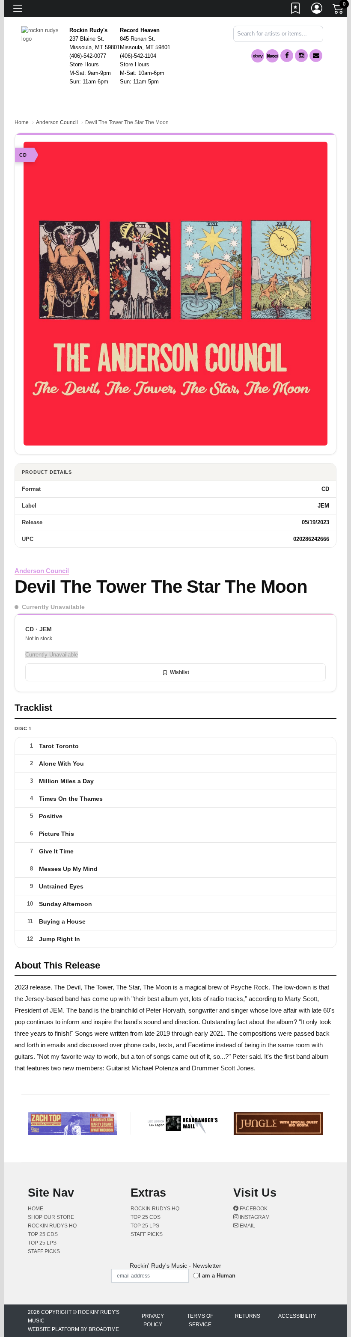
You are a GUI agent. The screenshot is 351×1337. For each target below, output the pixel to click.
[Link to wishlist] (296, 9)
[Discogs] (272, 55)
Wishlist (179, 672)
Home (22, 122)
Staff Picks (44, 1251)
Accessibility (297, 1316)
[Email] (316, 55)
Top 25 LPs (42, 1243)
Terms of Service (200, 1320)
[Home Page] (42, 34)
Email (246, 1226)
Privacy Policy (153, 1320)
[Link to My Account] (317, 9)
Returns (247, 1316)
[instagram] (301, 55)
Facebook (253, 1209)
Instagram (254, 1217)
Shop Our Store (51, 1217)
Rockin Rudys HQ (52, 1226)
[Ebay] (257, 55)
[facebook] (287, 55)
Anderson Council (57, 122)
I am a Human (217, 1275)
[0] (338, 10)
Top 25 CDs (43, 1234)
